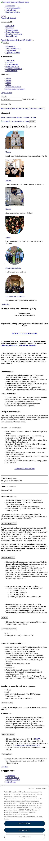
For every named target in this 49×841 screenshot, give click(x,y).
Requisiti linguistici (8, 557)
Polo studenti (10, 6)
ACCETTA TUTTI (24, 823)
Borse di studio (7, 703)
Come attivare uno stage (19, 108)
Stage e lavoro (10, 10)
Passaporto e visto (8, 734)
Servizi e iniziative (12, 778)
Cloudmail (9, 28)
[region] (24, 813)
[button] (8, 18)
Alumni (8, 85)
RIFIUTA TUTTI (24, 830)
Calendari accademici (36, 108)
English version (6, 93)
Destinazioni (5, 304)
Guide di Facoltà (11, 36)
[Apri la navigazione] (33, 40)
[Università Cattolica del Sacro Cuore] (15, 2)
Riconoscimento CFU (9, 523)
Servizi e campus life (12, 8)
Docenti (8, 81)
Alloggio (4, 617)
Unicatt (8, 79)
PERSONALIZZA (24, 837)
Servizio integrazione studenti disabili (14, 117)
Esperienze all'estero (12, 12)
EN (27, 40)
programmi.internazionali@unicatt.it (27, 745)
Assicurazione (6, 754)
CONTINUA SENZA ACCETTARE (38, 788)
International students (13, 87)
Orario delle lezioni (12, 32)
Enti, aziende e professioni (14, 89)
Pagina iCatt (9, 26)
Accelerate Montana (28, 345)
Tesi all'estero (6, 108)
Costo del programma (9, 629)
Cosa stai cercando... (29, 99)
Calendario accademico (13, 34)
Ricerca (8, 83)
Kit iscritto (32, 117)
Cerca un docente (11, 30)
